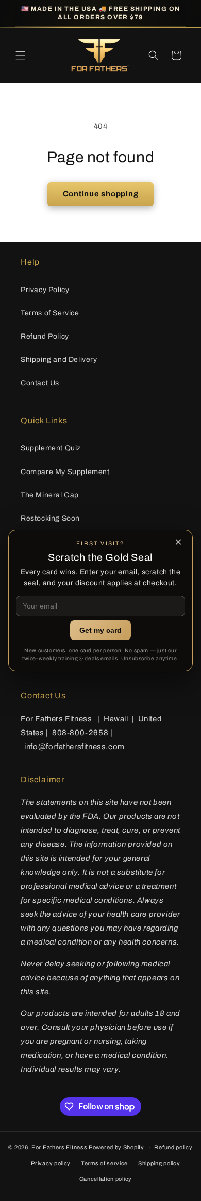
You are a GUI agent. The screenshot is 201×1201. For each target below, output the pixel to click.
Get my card (100, 630)
